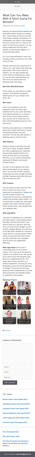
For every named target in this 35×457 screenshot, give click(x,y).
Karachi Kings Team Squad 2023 (15, 422)
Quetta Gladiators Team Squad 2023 (16, 413)
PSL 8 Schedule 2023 (11, 432)
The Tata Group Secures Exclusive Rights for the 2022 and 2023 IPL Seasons (15, 443)
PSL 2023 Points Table (11, 436)
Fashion (7, 330)
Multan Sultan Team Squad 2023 (15, 399)
